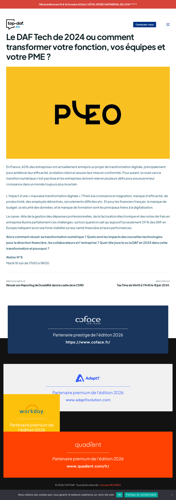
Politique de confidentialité (141, 494)
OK (119, 494)
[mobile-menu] (166, 24)
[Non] (171, 495)
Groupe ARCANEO (110, 484)
